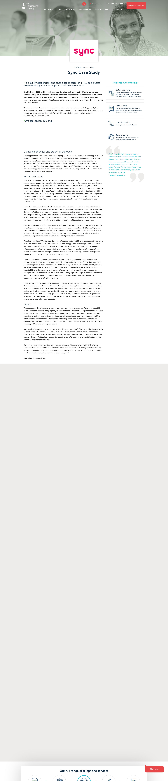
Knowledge (118, 9)
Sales (59, 9)
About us (98, 9)
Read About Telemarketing (125, 137)
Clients (107, 9)
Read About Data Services (125, 109)
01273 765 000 (117, 4)
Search (84, 4)
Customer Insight (85, 9)
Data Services (70, 9)
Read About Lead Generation (125, 123)
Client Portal (96, 4)
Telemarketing (49, 9)
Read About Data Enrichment (125, 93)
